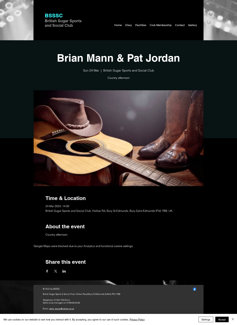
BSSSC (54, 15)
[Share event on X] (55, 271)
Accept (222, 319)
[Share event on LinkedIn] (64, 271)
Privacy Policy (137, 319)
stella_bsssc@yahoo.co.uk (61, 308)
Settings (205, 319)
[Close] (233, 319)
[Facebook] (194, 289)
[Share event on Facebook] (47, 271)
